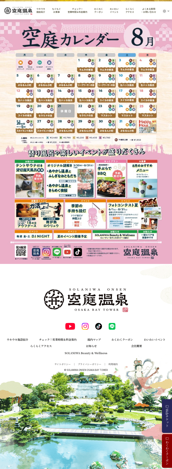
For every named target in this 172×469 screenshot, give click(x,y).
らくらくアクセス (129, 10)
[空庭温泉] (18, 11)
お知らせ (91, 346)
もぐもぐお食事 (56, 10)
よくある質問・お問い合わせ (148, 10)
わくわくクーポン (98, 10)
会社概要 (136, 346)
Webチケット (167, 417)
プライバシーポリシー (89, 364)
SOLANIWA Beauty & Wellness (86, 353)
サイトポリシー (62, 364)
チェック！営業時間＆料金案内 (77, 10)
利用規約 (113, 364)
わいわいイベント (114, 10)
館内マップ (94, 340)
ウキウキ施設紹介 (40, 10)
